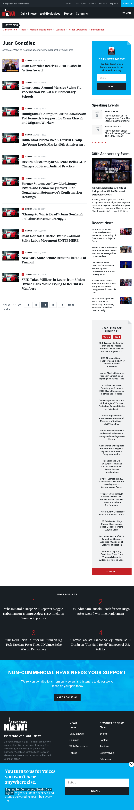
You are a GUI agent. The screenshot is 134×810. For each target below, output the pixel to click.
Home (72, 727)
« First (6, 304)
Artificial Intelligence (41, 29)
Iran (23, 29)
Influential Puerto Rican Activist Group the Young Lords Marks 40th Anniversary (53, 142)
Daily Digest (80, 3)
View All (111, 571)
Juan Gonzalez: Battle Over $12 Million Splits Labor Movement (51, 238)
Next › (71, 304)
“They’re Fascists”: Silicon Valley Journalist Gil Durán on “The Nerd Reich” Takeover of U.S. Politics (100, 644)
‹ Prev (17, 304)
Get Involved (107, 752)
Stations (103, 3)
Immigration (98, 29)
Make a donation (67, 697)
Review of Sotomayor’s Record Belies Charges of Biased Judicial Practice (54, 163)
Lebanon (60, 29)
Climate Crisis (9, 29)
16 (61, 304)
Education (105, 759)
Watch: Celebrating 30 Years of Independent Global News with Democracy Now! (109, 191)
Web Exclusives (50, 13)
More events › (99, 142)
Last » (6, 309)
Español (114, 3)
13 (35, 304)
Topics (68, 13)
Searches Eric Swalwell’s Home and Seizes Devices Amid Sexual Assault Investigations (111, 466)
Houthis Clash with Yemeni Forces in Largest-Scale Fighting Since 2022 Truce (111, 376)
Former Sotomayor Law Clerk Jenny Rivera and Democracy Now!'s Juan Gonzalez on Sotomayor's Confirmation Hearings (52, 190)
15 (52, 304)
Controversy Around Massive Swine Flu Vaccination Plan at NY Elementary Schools (52, 91)
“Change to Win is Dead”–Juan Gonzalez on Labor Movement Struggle (52, 216)
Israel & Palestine (78, 29)
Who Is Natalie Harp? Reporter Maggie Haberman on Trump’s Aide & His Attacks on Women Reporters (33, 613)
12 (27, 304)
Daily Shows (28, 13)
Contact (104, 740)
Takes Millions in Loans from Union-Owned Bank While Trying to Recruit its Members (54, 283)
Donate (127, 3)
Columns (82, 13)
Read (117, 337)
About (69, 3)
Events (92, 3)
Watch (106, 337)
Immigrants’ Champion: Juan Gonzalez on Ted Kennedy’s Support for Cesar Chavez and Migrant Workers (54, 118)
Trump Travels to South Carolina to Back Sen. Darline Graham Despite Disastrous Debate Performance (111, 499)
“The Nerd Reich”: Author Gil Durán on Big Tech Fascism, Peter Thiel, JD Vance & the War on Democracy (33, 644)
